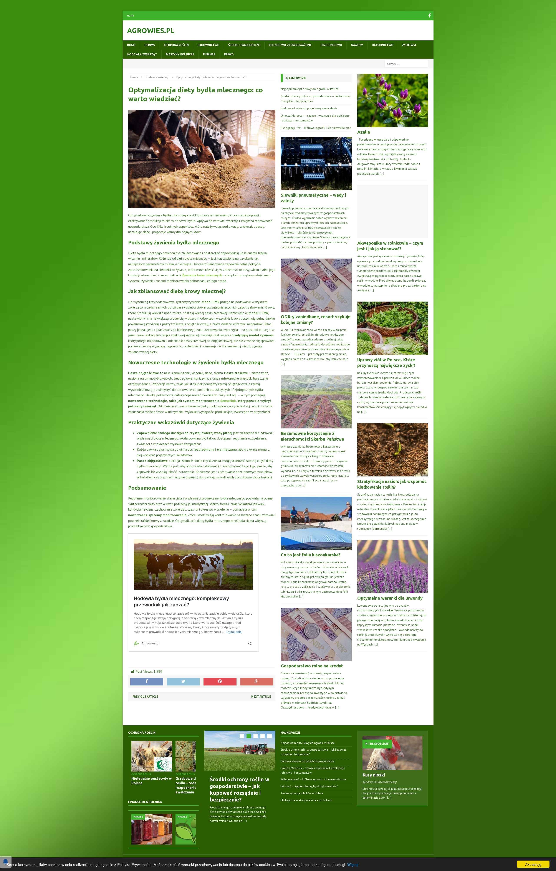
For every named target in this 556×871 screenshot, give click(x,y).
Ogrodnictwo (331, 45)
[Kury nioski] (392, 767)
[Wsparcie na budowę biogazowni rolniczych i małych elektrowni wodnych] (166, 829)
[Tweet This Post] (183, 682)
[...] (245, 821)
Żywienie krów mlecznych (202, 275)
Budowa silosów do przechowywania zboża (309, 108)
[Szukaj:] (406, 63)
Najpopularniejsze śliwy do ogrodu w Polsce (310, 89)
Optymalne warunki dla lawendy (390, 598)
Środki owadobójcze (244, 45)
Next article (261, 696)
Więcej (352, 864)
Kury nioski (373, 774)
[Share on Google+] (256, 682)
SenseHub (228, 400)
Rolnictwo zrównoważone (290, 45)
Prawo (229, 54)
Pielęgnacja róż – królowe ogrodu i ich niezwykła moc (316, 128)
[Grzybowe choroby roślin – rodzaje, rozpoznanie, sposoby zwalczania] (166, 756)
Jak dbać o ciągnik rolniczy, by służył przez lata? (309, 786)
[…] (325, 247)
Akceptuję (533, 864)
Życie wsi (409, 45)
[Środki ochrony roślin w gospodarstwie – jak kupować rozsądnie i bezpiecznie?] (239, 750)
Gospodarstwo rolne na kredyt (312, 665)
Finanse (209, 54)
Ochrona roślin (176, 45)
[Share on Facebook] (146, 682)
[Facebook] (430, 15)
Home (130, 15)
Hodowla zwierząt (142, 54)
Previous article (145, 696)
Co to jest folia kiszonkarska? (310, 554)
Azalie (363, 131)
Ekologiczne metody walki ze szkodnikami (306, 800)
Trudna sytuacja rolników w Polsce (302, 793)
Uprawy (149, 45)
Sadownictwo (208, 45)
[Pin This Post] (220, 682)
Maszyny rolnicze (180, 54)
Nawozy (357, 45)
